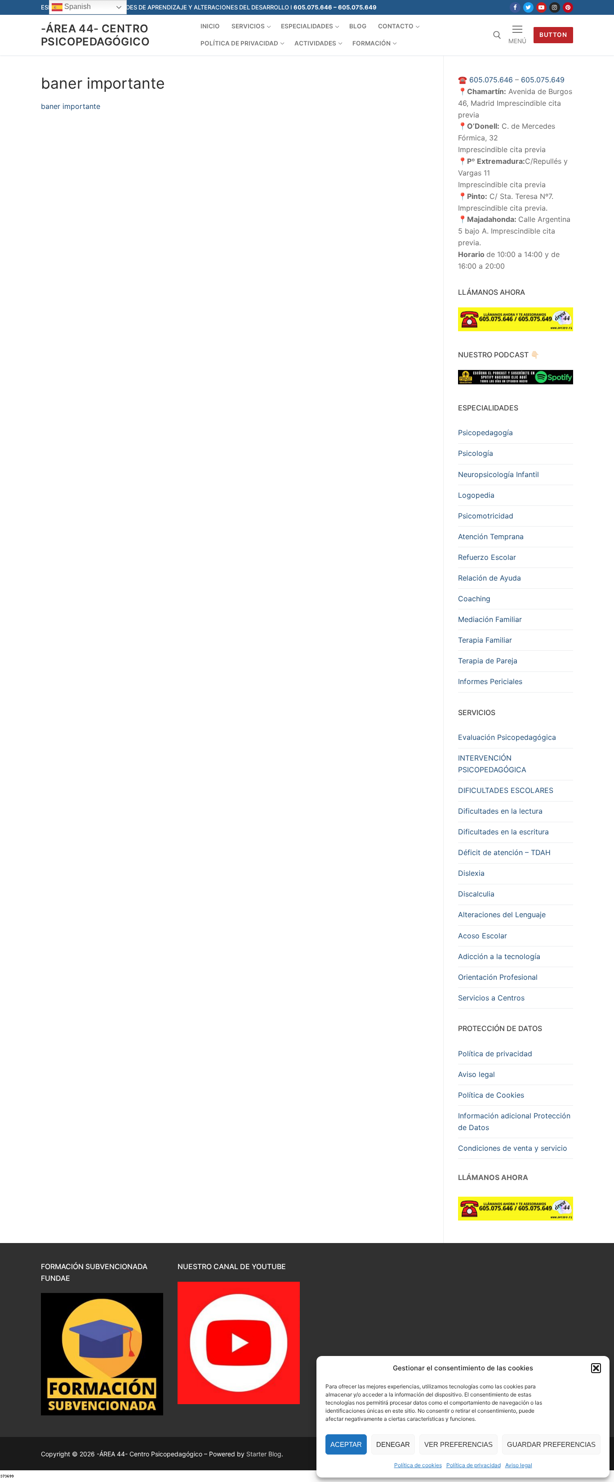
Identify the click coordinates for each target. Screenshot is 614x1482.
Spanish (76, 6)
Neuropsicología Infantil (498, 474)
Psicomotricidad (485, 515)
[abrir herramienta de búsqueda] (497, 35)
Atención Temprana (491, 536)
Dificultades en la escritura (503, 831)
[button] (596, 1368)
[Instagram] (554, 7)
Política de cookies (418, 1465)
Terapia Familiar (485, 639)
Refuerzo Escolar (487, 557)
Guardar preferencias (551, 1444)
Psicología (475, 453)
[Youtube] (541, 7)
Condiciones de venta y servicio (512, 1148)
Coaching (474, 598)
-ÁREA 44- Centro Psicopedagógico (95, 35)
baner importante (70, 106)
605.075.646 (491, 79)
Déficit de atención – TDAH (504, 852)
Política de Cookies (491, 1094)
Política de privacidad (473, 1465)
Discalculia (476, 893)
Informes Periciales (490, 681)
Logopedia (476, 495)
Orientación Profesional (498, 977)
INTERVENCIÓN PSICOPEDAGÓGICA (492, 763)
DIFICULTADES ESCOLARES (505, 790)
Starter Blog (263, 1454)
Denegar (393, 1444)
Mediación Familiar (490, 619)
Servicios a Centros (491, 997)
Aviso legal (518, 1465)
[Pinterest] (568, 7)
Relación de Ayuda (489, 577)
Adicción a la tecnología (499, 956)
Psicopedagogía (485, 432)
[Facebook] (515, 7)
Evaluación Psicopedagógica (507, 737)
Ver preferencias (458, 1444)
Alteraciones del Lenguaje (502, 914)
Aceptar (346, 1444)
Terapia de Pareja (487, 660)
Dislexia (471, 873)
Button (553, 34)
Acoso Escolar (482, 935)
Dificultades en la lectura (500, 810)
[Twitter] (528, 7)
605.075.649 (543, 79)
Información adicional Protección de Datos (514, 1121)
